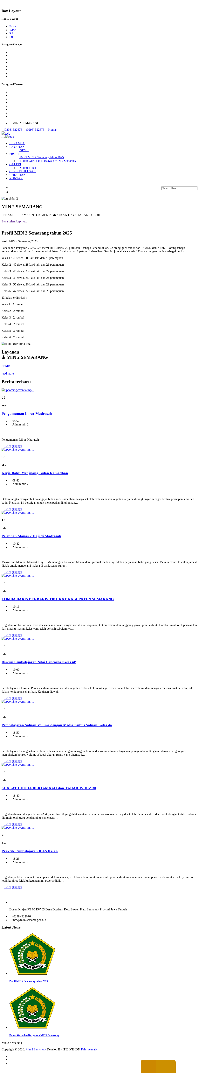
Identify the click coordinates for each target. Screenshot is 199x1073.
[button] (3, 225)
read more (8, 373)
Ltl (11, 37)
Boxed (13, 26)
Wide (12, 30)
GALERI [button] (15, 164)
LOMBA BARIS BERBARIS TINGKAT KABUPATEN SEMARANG (58, 599)
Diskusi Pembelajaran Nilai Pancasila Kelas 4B (39, 662)
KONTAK (16, 178)
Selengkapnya (13, 446)
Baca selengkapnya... (15, 221)
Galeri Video (27, 167)
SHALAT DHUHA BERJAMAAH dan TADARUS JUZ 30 (49, 788)
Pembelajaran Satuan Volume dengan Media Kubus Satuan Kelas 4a (57, 725)
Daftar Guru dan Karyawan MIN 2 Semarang (47, 160)
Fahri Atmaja (89, 1049)
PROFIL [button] (14, 153)
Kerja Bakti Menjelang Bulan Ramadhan (35, 473)
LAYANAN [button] (17, 146)
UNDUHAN (17, 174)
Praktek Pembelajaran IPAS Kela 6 (30, 851)
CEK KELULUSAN (22, 171)
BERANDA (17, 143)
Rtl (11, 33)
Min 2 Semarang (36, 1049)
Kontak (52, 129)
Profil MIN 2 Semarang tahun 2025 (41, 157)
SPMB (24, 150)
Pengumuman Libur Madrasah (27, 413)
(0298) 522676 (13, 129)
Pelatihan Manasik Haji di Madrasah (31, 536)
